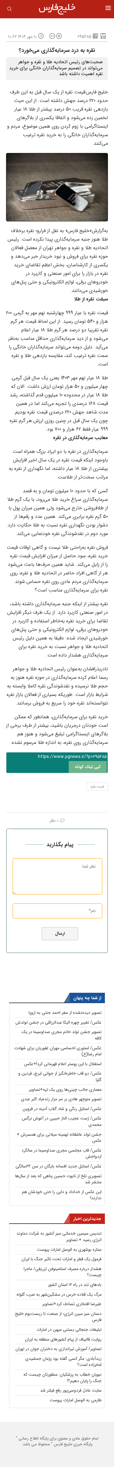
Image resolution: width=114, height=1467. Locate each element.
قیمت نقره (97, 786)
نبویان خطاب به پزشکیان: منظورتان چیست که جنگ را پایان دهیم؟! (62, 1377)
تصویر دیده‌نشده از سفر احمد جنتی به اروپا (65, 1012)
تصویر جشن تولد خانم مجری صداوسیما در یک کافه (62, 1035)
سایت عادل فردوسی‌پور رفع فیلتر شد (71, 1390)
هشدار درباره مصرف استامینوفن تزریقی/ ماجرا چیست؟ (63, 1272)
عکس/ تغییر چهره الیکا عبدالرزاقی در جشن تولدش (59, 1022)
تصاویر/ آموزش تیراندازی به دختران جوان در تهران (59, 1348)
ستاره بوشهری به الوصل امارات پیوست (69, 1249)
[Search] (9, 10)
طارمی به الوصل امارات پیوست (76, 1400)
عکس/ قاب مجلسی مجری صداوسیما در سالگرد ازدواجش (62, 1153)
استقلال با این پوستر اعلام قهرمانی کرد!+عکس (63, 1064)
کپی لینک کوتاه (88, 767)
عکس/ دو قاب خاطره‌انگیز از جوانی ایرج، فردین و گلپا (60, 1076)
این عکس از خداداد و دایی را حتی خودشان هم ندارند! (62, 1195)
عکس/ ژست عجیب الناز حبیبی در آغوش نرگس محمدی (62, 1121)
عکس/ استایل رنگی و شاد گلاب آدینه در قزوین (62, 1108)
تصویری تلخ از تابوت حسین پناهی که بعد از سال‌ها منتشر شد (58, 1179)
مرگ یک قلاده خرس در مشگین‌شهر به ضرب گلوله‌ (59, 1294)
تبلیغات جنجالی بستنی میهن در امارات (69, 1329)
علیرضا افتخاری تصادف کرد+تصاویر (72, 1304)
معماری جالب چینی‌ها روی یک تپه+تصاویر (65, 1089)
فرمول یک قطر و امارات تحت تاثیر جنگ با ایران (62, 1259)
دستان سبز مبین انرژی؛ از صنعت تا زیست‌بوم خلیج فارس (58, 1316)
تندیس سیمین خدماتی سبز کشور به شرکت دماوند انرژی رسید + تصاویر (59, 1236)
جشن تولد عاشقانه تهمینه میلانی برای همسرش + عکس (59, 1137)
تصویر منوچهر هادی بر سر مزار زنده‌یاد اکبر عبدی (61, 1099)
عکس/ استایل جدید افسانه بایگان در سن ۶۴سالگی (59, 1166)
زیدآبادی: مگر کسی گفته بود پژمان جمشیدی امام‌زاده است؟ (63, 1361)
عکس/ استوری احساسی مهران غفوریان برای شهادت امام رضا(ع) (58, 1051)
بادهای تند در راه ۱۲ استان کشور (75, 1284)
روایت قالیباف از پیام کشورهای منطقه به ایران (63, 1339)
